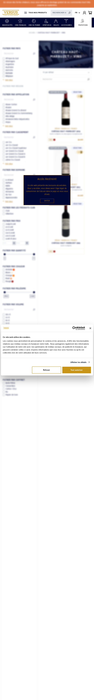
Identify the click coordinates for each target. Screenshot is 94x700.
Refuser (46, 370)
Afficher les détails (78, 362)
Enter (47, 201)
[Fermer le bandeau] (90, 328)
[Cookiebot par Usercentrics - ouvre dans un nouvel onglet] (74, 328)
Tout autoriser (76, 370)
